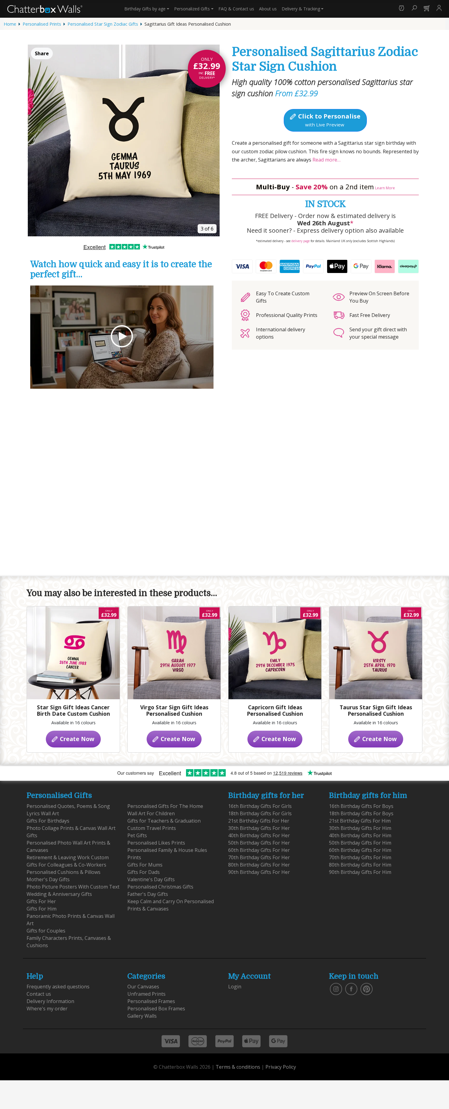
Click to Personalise (328, 119)
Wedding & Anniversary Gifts (59, 894)
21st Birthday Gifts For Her (258, 820)
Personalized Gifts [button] (192, 9)
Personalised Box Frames (156, 1008)
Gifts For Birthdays (48, 820)
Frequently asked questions (58, 986)
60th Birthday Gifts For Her (259, 850)
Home (10, 24)
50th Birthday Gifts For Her (259, 842)
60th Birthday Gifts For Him (360, 850)
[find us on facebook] (351, 988)
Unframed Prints (146, 994)
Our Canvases (143, 986)
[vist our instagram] (336, 988)
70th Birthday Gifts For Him (360, 857)
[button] (401, 8)
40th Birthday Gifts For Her (259, 835)
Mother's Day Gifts (48, 879)
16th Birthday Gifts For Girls (260, 806)
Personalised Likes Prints (156, 842)
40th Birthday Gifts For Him (360, 835)
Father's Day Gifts (147, 894)
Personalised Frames (151, 1001)
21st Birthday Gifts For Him (360, 820)
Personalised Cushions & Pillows (63, 872)
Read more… (326, 159)
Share (42, 53)
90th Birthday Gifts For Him (360, 872)
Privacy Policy (280, 1067)
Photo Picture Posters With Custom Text (73, 886)
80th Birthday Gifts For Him (360, 864)
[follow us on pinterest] (367, 988)
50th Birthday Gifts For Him (360, 842)
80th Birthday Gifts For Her (259, 864)
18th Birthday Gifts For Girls (260, 813)
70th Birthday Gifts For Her (259, 857)
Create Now (76, 739)
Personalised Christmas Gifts (160, 886)
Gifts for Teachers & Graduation (164, 820)
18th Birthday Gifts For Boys (361, 813)
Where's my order (47, 1008)
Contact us (236, 9)
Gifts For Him (42, 908)
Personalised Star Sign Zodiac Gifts (103, 24)
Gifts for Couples (46, 930)
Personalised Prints (42, 24)
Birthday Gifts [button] (145, 9)
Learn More (385, 188)
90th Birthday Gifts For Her (259, 872)
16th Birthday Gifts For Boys (361, 806)
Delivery (301, 9)
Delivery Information (50, 1001)
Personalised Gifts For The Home (165, 806)
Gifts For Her (41, 901)
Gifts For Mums (144, 864)
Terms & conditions (238, 1067)
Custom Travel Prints (151, 828)
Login (234, 986)
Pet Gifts (137, 835)
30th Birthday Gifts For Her (259, 828)
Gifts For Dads (143, 872)
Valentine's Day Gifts (151, 879)
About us (268, 9)
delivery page (300, 241)
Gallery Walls (142, 1016)
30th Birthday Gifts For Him (360, 828)
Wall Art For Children (151, 813)
